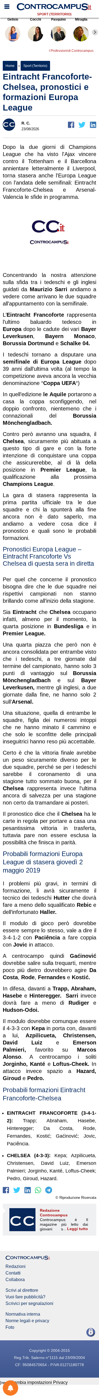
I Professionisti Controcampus (71, 51)
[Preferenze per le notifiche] (10, 1388)
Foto (10, 1327)
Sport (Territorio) (54, 14)
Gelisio (12, 19)
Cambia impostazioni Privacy (39, 1382)
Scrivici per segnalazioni (29, 1303)
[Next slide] (95, 32)
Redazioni (16, 1266)
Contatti (13, 1273)
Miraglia (81, 19)
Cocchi (35, 19)
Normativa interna (23, 1314)
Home (10, 66)
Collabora (15, 1280)
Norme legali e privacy (27, 1321)
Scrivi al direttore (22, 1290)
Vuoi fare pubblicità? (25, 1297)
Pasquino (58, 19)
